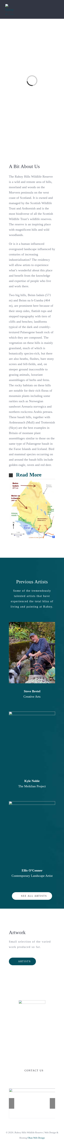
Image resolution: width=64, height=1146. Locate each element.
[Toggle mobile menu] (57, 9)
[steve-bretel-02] (32, 623)
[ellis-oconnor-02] (32, 803)
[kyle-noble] (32, 713)
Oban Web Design (36, 1137)
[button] (32, 475)
